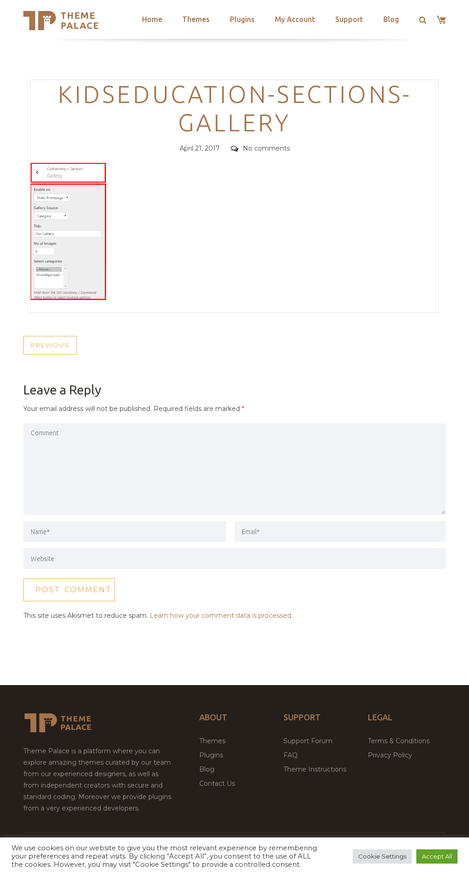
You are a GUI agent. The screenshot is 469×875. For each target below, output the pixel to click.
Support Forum (308, 741)
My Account (295, 19)
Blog (391, 19)
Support (349, 19)
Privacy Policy (390, 755)
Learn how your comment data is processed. (221, 615)
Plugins (242, 19)
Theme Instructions (315, 769)
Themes (196, 19)
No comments (266, 148)
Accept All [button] (437, 856)
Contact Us (217, 783)
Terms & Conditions (399, 741)
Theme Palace (79, 20)
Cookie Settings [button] (382, 856)
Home (152, 19)
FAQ (291, 755)
